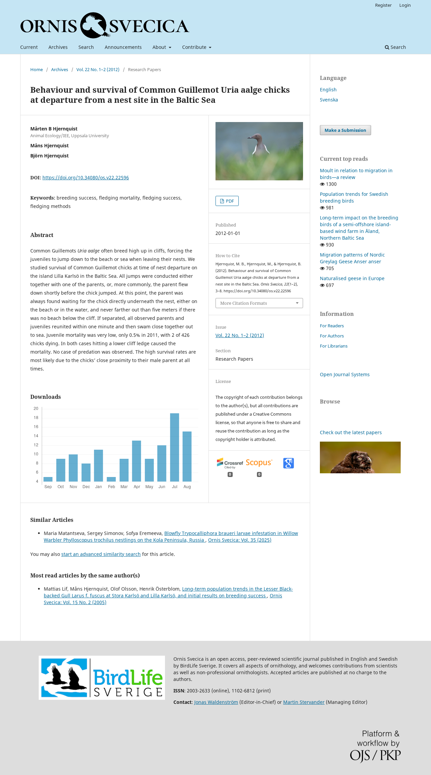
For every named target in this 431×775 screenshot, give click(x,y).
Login (405, 5)
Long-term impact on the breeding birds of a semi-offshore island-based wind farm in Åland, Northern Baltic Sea (359, 227)
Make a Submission (345, 130)
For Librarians (333, 346)
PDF (229, 201)
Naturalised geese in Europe (352, 278)
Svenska (329, 99)
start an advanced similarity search (101, 554)
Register (383, 5)
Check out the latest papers (351, 432)
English (328, 89)
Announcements (123, 47)
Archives (58, 47)
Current (29, 47)
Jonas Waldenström (216, 702)
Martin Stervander (304, 702)
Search (86, 47)
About (160, 47)
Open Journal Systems (345, 374)
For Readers (332, 326)
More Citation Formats (243, 303)
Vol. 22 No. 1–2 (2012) (98, 69)
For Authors (332, 336)
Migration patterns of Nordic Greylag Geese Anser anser (352, 258)
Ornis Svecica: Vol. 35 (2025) (239, 540)
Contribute (195, 47)
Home (36, 69)
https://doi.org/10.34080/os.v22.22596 (85, 177)
